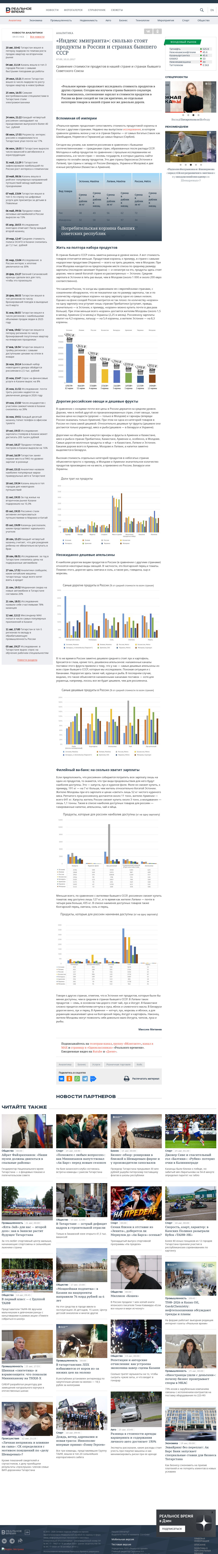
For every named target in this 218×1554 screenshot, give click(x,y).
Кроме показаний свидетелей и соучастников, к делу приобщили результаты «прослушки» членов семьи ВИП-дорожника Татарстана (25, 1456)
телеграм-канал (101, 1043)
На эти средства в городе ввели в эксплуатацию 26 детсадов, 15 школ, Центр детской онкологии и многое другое (81, 1301)
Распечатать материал (145, 1078)
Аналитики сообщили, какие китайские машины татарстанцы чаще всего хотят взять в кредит (26, 575)
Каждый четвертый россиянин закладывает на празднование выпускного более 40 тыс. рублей (27, 122)
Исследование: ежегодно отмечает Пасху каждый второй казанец (26, 228)
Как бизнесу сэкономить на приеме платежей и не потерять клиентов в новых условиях (190, 1459)
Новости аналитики (27, 32)
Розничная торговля (118, 1064)
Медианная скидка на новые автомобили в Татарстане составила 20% (26, 590)
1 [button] (183, 115)
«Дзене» (111, 1051)
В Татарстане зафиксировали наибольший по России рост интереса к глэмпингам (27, 165)
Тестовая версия (121, 1544)
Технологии (142, 20)
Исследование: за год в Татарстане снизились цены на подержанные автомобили (27, 559)
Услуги (96, 1064)
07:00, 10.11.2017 (65, 59)
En (212, 10)
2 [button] (188, 115)
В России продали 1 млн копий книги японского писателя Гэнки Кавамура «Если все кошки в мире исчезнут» (136, 1302)
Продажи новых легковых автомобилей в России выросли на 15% (25, 214)
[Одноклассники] (157, 31)
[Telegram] (85, 1078)
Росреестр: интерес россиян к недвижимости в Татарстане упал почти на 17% (25, 138)
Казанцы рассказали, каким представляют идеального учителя (26, 528)
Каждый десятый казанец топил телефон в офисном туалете (26, 420)
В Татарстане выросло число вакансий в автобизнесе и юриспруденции (27, 152)
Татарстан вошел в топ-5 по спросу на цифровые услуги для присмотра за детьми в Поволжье (26, 198)
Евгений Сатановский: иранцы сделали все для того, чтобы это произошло (27, 277)
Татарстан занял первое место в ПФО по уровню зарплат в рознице (24, 458)
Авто (108, 20)
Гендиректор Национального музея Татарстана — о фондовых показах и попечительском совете (24, 1165)
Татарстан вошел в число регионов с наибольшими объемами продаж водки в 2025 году (25, 317)
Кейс (139, 1064)
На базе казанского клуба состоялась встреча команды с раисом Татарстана (81, 1163)
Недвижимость (88, 20)
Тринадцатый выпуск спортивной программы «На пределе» (136, 1235)
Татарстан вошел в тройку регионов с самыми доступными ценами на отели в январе (25, 351)
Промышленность (61, 20)
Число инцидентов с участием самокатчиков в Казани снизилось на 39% (26, 406)
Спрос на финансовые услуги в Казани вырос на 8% (27, 380)
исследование (132, 129)
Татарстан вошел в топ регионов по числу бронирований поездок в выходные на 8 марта (27, 300)
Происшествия (11, 1438)
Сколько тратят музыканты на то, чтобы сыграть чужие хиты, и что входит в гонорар (135, 1370)
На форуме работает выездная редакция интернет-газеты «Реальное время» (189, 1312)
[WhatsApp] (77, 1078)
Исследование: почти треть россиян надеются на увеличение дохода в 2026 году (26, 392)
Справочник (97, 10)
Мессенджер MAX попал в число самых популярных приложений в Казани (26, 618)
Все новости (37, 37)
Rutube (97, 1051)
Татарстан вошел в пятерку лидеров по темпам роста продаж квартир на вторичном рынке (26, 52)
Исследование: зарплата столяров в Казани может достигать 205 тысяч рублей (27, 434)
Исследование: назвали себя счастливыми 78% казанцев (24, 604)
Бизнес (123, 20)
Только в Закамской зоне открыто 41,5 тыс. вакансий (81, 1230)
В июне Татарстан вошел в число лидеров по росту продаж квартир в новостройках (25, 82)
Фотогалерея (73, 10)
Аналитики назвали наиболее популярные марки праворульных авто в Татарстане (25, 472)
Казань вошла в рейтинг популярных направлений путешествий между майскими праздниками (26, 181)
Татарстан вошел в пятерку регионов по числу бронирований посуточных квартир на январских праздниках (27, 334)
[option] (190, 97)
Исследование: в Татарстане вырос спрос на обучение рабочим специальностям (27, 650)
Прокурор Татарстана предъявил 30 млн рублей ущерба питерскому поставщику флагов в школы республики (135, 1165)
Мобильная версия (123, 1539)
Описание (200, 1545)
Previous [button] (167, 97)
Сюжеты (117, 10)
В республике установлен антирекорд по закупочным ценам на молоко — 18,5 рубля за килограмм (80, 1375)
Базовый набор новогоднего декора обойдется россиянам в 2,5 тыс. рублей (24, 367)
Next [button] (213, 97)
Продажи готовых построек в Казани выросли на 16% (27, 446)
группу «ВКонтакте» (127, 1043)
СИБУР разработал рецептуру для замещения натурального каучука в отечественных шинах (24, 1380)
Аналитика (15, 20)
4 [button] (198, 115)
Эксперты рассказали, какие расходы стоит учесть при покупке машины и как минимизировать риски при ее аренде (136, 1444)
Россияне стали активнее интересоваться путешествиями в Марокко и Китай (27, 514)
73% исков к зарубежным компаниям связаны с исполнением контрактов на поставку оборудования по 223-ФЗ (190, 1385)
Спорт (185, 20)
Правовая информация (201, 1539)
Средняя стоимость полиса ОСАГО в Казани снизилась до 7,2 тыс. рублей (26, 242)
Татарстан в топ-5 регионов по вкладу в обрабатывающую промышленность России (24, 634)
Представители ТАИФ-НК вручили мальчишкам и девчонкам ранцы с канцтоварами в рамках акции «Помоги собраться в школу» (25, 1308)
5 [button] (201, 165)
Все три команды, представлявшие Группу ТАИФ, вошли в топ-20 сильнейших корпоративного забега (81, 1447)
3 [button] (193, 115)
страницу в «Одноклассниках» (92, 1047)
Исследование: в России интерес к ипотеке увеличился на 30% (24, 263)
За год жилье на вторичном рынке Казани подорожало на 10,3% (23, 500)
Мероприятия (166, 20)
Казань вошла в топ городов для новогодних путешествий (25, 486)
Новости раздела (27, 660)
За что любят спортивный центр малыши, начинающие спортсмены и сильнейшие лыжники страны (27, 1237)
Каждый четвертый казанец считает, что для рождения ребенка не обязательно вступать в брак (27, 543)
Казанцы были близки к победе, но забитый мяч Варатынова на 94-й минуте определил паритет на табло (190, 1165)
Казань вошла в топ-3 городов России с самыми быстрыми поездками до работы (26, 68)
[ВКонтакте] (148, 31)
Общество (203, 20)
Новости (52, 10)
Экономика (35, 20)
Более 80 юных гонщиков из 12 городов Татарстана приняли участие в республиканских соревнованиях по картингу (188, 1238)
